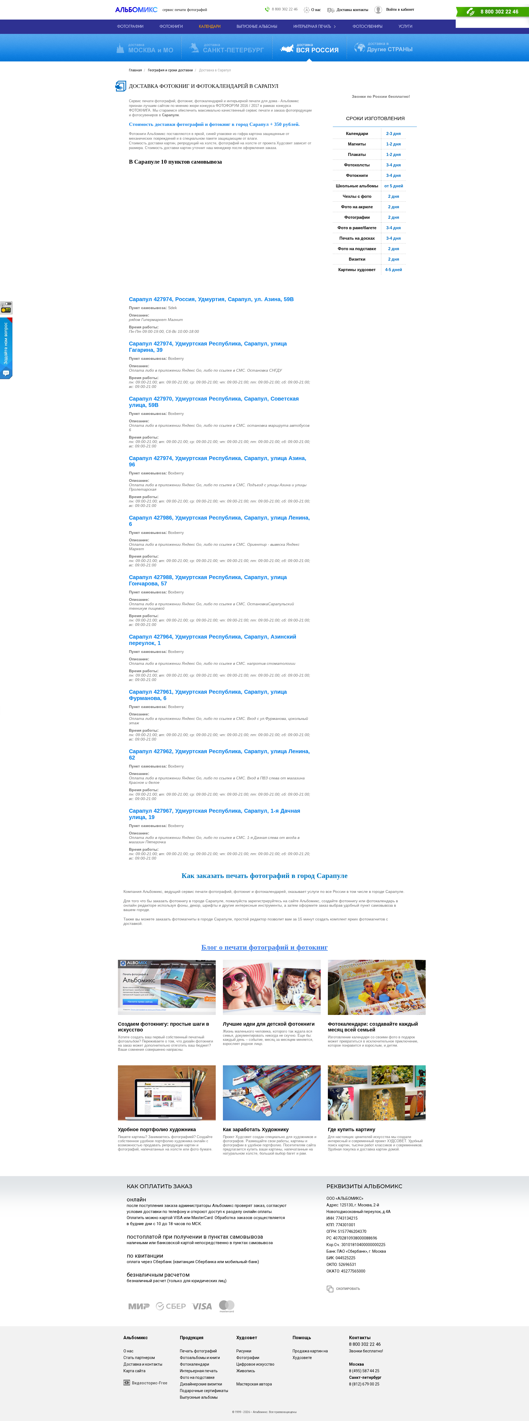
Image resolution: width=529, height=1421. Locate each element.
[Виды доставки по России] (309, 47)
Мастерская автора (254, 1384)
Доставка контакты (352, 10)
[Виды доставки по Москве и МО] (144, 47)
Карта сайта (134, 1371)
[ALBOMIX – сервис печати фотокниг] (139, 10)
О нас (316, 10)
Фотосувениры (367, 27)
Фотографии (247, 1357)
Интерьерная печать (199, 1371)
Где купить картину (351, 1129)
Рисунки (243, 1351)
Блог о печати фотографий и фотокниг (264, 947)
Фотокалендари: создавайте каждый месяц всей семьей (373, 1027)
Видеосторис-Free (149, 1383)
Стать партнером (139, 1357)
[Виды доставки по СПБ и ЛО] (226, 47)
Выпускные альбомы (199, 1397)
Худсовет (246, 1337)
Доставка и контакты (142, 1364)
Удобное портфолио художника (157, 1129)
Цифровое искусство (255, 1364)
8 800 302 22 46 (285, 9)
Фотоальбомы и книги (200, 1357)
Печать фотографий (198, 1351)
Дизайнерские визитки (201, 1384)
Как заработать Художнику (256, 1129)
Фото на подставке (197, 1377)
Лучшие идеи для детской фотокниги (269, 1024)
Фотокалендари (194, 1364)
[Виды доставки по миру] (383, 47)
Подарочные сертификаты (204, 1390)
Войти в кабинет (400, 9)
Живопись (245, 1371)
